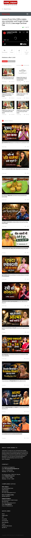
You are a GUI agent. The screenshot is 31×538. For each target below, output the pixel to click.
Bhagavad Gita (11, 61)
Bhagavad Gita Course (7, 526)
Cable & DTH (5, 515)
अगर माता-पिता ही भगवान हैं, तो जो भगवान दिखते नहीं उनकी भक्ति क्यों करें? (12, 433)
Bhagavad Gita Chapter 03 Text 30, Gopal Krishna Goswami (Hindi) (23, 111)
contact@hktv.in (8, 504)
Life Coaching (5, 520)
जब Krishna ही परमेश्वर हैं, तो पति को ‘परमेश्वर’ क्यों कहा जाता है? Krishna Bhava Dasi (15, 169)
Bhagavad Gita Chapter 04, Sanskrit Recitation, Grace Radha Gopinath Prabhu (7, 111)
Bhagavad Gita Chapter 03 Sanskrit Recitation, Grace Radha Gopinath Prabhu (22, 95)
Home (3, 513)
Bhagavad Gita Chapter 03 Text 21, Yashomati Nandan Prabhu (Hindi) (23, 78)
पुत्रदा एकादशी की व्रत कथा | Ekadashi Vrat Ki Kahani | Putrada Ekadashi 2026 (15, 142)
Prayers (3, 524)
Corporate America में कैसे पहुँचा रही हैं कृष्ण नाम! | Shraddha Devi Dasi (14, 380)
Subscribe (6, 14)
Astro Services (5, 522)
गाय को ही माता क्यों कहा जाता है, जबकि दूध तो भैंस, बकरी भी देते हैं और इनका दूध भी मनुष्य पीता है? (15, 248)
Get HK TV (4, 527)
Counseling (4, 519)
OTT (3, 517)
